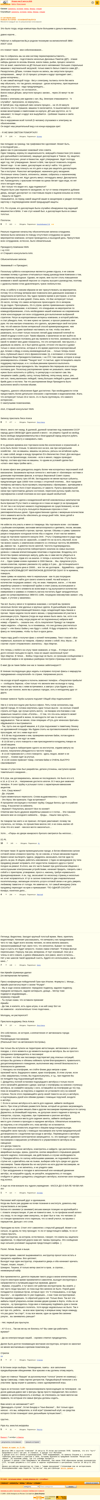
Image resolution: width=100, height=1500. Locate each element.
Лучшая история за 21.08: (13, 1447)
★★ (52, 224)
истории (20, 9)
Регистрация (21, 4)
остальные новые (14, 1479)
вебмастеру (33, 1491)
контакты (17, 1491)
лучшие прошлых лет (30, 1479)
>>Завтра (20, 1437)
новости (41, 1491)
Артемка (40, 1193)
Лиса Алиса (41, 422)
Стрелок (40, 1360)
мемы (26, 9)
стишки (39, 9)
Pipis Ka (39, 1429)
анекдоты (12, 9)
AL (39, 843)
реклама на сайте (7, 1491)
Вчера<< (4, 1437)
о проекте (24, 1491)
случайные (44, 1479)
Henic (39, 965)
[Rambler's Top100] (38, 1498)
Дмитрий (40, 894)
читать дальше (67, 1468)
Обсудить (22, 136)
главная (4, 1483)
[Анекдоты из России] (5, 3)
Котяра (39, 136)
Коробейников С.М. (43, 224)
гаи (2, 1356)
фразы (32, 9)
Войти (14, 4)
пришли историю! (92, 1483)
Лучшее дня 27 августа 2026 (22, 1)
